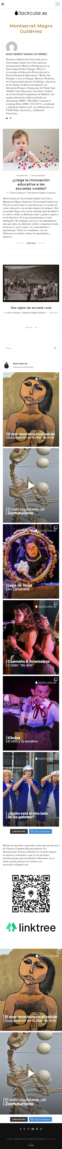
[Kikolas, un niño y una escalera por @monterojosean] (31, 713)
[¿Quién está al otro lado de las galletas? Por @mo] (31, 789)
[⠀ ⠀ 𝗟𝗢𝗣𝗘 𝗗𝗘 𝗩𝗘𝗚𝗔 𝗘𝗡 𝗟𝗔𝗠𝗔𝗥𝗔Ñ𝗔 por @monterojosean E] (31, 561)
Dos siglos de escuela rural (31, 307)
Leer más (31, 243)
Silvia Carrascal (18, 193)
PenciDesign (51, 1139)
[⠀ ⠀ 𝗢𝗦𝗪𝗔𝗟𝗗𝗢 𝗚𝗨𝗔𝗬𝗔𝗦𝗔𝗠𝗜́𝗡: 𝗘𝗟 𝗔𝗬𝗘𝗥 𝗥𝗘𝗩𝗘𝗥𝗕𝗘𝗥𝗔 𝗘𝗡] (31, 409)
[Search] (58, 4)
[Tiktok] (41, 1128)
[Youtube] (33, 1128)
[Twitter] (24, 1128)
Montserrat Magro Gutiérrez (26, 54)
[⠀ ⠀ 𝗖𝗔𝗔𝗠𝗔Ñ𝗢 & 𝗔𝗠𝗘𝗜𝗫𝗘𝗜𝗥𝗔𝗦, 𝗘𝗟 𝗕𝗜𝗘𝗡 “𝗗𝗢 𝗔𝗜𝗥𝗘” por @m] (31, 637)
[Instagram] (29, 1128)
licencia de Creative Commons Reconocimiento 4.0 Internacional (31, 848)
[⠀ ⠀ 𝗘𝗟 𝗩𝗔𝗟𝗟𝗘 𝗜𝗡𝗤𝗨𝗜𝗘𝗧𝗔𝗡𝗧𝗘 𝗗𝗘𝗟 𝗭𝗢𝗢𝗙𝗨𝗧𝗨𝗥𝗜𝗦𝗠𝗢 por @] (31, 485)
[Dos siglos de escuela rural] (31, 283)
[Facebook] (20, 1128)
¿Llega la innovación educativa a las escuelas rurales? (31, 184)
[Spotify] (37, 1128)
